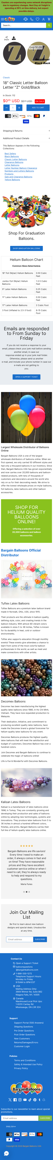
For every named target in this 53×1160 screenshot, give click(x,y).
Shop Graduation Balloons (26, 248)
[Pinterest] (34, 1099)
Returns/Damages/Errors (26, 1042)
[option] (26, 53)
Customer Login (22, 1046)
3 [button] (29, 892)
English (10, 1126)
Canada (19, 998)
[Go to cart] (49, 19)
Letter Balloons (12, 165)
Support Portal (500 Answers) (29, 1022)
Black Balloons (12, 156)
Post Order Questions (24, 1034)
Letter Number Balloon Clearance (21, 168)
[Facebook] (15, 1099)
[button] (6, 1153)
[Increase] (19, 108)
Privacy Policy (21, 1068)
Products (9, 174)
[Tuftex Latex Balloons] (26, 579)
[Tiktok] (30, 1099)
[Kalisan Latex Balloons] (26, 782)
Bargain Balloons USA (32, 1146)
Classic (6, 77)
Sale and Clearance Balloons (18, 176)
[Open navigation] (2, 19)
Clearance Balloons (14, 162)
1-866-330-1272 (23, 973)
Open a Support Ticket (26, 377)
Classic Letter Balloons (16, 159)
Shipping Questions (23, 1026)
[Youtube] (24, 1099)
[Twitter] (10, 1099)
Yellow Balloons (12, 179)
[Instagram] (19, 1099)
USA (18, 986)
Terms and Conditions (25, 1060)
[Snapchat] (44, 1099)
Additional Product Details (16, 138)
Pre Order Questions (24, 1030)
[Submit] (49, 25)
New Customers (22, 1038)
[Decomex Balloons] (26, 677)
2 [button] (26, 892)
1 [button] (24, 892)
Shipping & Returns (13, 131)
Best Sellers (10, 153)
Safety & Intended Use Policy (28, 1064)
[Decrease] (6, 108)
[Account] (43, 19)
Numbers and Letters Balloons (19, 171)
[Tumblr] (39, 1099)
